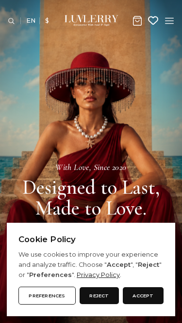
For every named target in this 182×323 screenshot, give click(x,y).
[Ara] (11, 20)
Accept (142, 295)
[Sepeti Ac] (137, 21)
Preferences (47, 295)
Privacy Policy (98, 274)
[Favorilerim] (153, 21)
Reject (99, 295)
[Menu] (169, 21)
